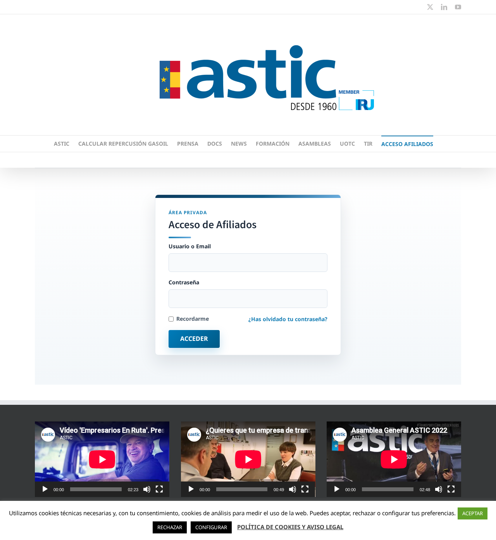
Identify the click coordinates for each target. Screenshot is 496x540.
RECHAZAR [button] (169, 527)
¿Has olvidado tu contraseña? (287, 319)
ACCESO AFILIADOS (407, 144)
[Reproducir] (45, 489)
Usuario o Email (190, 246)
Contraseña (184, 282)
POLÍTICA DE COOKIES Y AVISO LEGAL (290, 527)
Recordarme (192, 318)
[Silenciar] (147, 489)
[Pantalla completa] (159, 489)
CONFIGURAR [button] (211, 527)
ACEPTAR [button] (472, 513)
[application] (102, 459)
